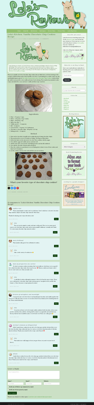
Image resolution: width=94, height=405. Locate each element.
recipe (25, 191)
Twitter (66, 100)
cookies (19, 191)
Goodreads (67, 102)
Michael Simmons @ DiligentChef (25, 325)
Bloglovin (66, 109)
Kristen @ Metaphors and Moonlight (26, 294)
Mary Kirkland (18, 240)
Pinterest (66, 105)
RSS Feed (66, 107)
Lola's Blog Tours (67, 51)
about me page (71, 39)
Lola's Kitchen (34, 38)
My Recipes (43, 31)
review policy (80, 43)
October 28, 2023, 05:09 (14, 363)
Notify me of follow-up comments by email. (21, 387)
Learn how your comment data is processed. (40, 396)
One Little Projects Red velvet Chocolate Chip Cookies (36, 78)
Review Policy (51, 31)
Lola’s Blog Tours (72, 31)
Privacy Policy (61, 31)
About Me (25, 31)
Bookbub (66, 103)
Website (46, 381)
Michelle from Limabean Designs (17, 71)
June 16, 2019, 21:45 (14, 286)
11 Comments (44, 38)
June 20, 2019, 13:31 (13, 334)
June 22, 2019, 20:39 (14, 345)
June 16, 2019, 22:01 (14, 255)
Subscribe (67, 80)
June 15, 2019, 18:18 (13, 246)
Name (10, 381)
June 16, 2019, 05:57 (13, 273)
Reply (56, 219)
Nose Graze (83, 404)
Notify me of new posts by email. (18, 389)
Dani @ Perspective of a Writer (24, 264)
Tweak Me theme (74, 404)
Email (28, 381)
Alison (15, 354)
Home (19, 31)
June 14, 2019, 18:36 (13, 219)
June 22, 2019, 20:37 (14, 316)
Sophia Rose (17, 208)
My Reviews (34, 31)
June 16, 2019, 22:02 (14, 232)
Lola (24, 38)
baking (14, 191)
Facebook (66, 98)
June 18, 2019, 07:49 (13, 303)
